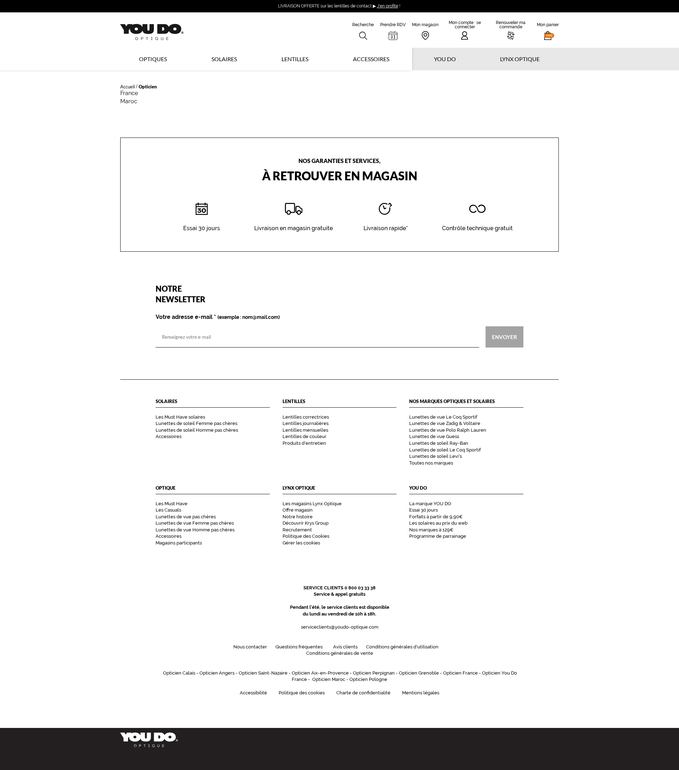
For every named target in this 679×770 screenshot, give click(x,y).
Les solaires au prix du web (438, 523)
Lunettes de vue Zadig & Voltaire (444, 423)
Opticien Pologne (368, 679)
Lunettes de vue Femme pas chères (195, 523)
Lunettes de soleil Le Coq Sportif (445, 450)
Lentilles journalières (306, 423)
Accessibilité (253, 692)
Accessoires (371, 59)
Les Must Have (171, 503)
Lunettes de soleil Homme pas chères (197, 430)
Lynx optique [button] (520, 59)
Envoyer (504, 337)
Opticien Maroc (328, 679)
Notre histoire (298, 516)
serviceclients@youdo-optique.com (339, 627)
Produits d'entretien (304, 443)
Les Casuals (168, 510)
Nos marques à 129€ (431, 529)
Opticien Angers (216, 673)
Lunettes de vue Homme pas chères (195, 529)
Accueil (127, 86)
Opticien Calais (179, 673)
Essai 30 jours (423, 510)
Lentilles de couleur (304, 436)
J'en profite (387, 6)
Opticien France (460, 673)
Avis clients (345, 646)
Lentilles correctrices (306, 417)
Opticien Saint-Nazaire (263, 673)
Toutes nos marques (431, 463)
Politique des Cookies (306, 536)
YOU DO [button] (445, 59)
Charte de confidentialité (363, 692)
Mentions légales (420, 692)
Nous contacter (250, 646)
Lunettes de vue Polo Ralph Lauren (447, 430)
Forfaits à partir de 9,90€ (436, 516)
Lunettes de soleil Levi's (435, 456)
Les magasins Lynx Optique (312, 503)
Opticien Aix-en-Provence (320, 673)
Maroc (128, 101)
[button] (548, 30)
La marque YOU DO (430, 503)
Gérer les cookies (301, 543)
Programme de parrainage (437, 536)
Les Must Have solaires (180, 417)
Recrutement (297, 529)
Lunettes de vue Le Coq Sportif (443, 417)
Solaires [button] (224, 59)
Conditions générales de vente (339, 653)
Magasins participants (179, 543)
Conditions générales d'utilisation (402, 646)
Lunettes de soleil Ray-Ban (438, 443)
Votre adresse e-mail (218, 317)
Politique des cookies (302, 692)
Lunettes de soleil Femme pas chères (196, 423)
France (129, 93)
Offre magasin (298, 510)
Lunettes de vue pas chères (186, 516)
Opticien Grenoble (419, 673)
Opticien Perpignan (374, 673)
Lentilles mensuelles (305, 430)
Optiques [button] (153, 59)
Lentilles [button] (295, 59)
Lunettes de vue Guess (434, 436)
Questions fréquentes (299, 646)
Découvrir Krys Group (306, 523)
